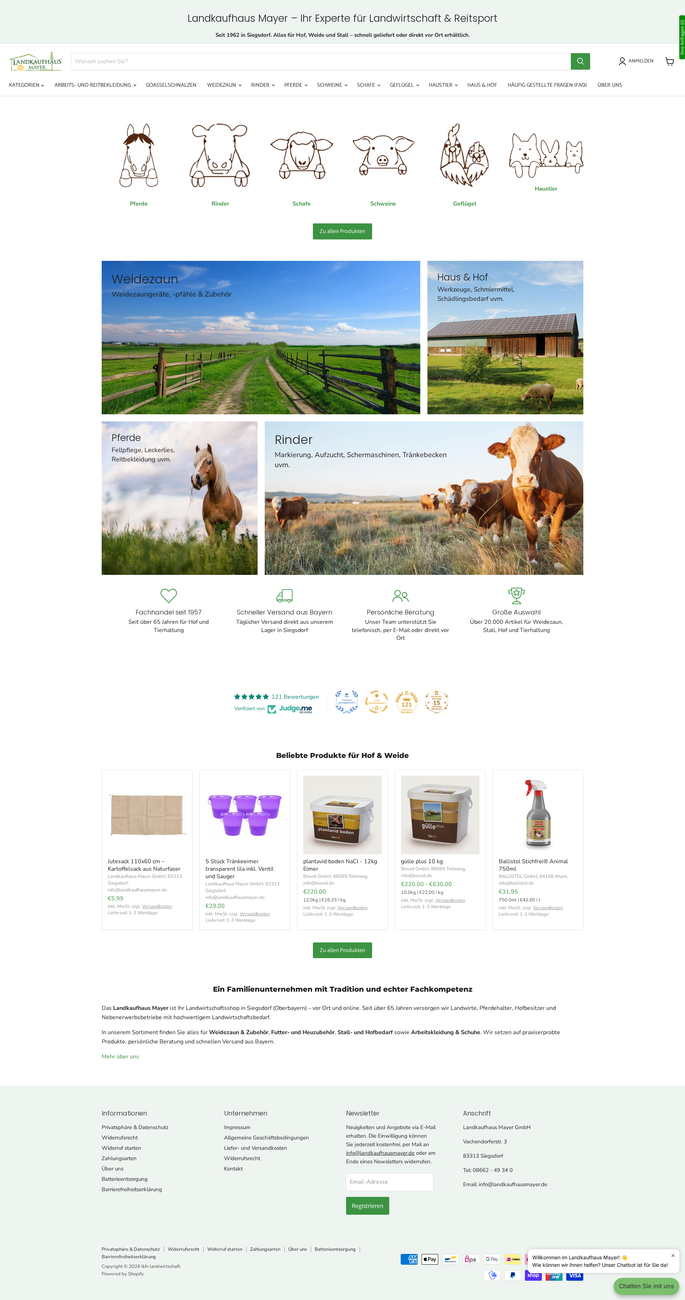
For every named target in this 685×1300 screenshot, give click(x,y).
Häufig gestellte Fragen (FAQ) (547, 85)
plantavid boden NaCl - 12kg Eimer (340, 865)
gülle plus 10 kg (422, 861)
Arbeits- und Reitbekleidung (93, 85)
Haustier (441, 85)
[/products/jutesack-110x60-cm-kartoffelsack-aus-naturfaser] (147, 815)
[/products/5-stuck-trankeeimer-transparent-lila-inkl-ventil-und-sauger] (245, 815)
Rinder (261, 85)
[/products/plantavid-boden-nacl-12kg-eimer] (342, 815)
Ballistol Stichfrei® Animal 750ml (533, 865)
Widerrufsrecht (120, 1137)
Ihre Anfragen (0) (682, 37)
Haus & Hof (482, 85)
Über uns (610, 85)
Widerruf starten (121, 1148)
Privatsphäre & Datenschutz (135, 1127)
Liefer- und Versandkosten (255, 1148)
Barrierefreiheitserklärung (132, 1189)
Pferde (294, 85)
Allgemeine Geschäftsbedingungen (266, 1137)
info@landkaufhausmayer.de (380, 1153)
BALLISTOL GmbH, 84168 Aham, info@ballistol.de (533, 879)
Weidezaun (222, 85)
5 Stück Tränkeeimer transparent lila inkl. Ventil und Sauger (240, 869)
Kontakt (233, 1168)
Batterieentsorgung (125, 1179)
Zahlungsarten (119, 1158)
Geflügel (402, 85)
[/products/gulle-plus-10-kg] (440, 815)
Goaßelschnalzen (171, 85)
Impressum (237, 1127)
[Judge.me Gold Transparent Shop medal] (376, 702)
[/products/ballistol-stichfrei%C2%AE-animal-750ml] (538, 815)
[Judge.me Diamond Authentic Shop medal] (346, 702)
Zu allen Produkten (342, 231)
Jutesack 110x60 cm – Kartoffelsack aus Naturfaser (144, 865)
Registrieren (368, 1206)
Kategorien (25, 85)
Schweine (330, 85)
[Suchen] (580, 61)
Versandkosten (157, 906)
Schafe (366, 85)
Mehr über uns (120, 1057)
